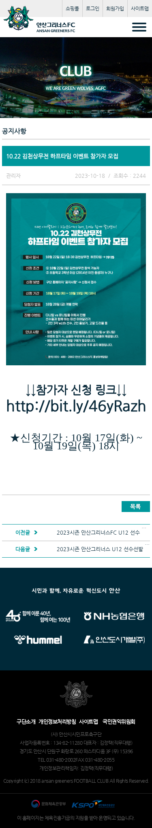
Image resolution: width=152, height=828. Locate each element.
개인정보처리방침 (57, 721)
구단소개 (26, 721)
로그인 (92, 8)
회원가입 (115, 8)
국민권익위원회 (119, 721)
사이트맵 (140, 8)
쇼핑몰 (72, 8)
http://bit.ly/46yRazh (76, 405)
